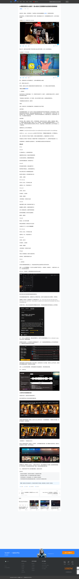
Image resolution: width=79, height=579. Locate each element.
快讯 (17, 1)
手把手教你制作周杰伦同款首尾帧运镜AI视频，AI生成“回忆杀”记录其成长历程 (33, 478)
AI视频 (45, 13)
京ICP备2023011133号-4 (28, 577)
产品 (14, 1)
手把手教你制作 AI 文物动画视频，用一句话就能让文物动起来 (30, 477)
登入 (67, 1)
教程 (21, 8)
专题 (27, 1)
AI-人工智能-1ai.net (19, 577)
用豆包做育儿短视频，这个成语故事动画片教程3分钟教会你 (30, 475)
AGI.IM (6, 567)
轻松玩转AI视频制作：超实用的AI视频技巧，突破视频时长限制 (30, 473)
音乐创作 (26, 88)
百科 (24, 1)
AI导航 (30, 1)
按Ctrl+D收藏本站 (68, 552)
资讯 (21, 1)
